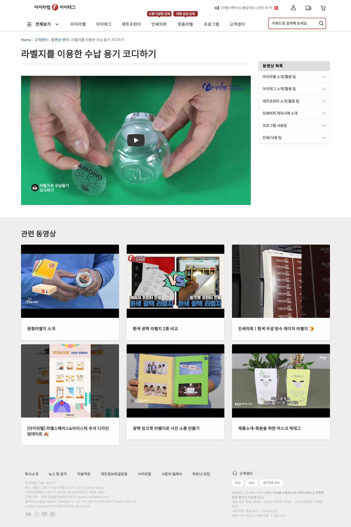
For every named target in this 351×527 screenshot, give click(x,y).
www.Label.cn (125, 501)
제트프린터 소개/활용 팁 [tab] (281, 101)
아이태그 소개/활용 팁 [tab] (279, 89)
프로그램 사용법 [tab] (275, 125)
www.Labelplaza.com (93, 497)
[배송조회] (308, 8)
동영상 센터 (60, 40)
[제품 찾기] (321, 23)
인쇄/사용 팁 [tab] (272, 137)
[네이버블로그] (45, 514)
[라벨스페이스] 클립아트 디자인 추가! (246, 8)
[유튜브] (29, 514)
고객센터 (41, 40)
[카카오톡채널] (52, 514)
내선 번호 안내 (271, 483)
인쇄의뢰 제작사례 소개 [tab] (280, 113)
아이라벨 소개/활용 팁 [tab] (279, 77)
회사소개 (31, 474)
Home (26, 40)
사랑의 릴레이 (171, 474)
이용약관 (83, 474)
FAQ (238, 483)
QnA (251, 483)
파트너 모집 (201, 474)
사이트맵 (144, 474)
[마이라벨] (293, 8)
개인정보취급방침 (114, 474)
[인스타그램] (37, 514)
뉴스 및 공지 (58, 474)
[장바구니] (323, 8)
